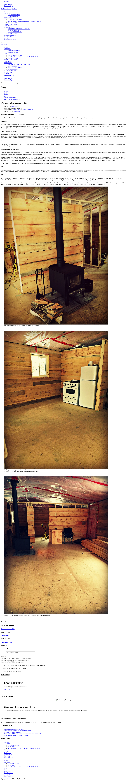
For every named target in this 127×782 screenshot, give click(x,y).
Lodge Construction (27, 109)
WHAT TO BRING (13, 66)
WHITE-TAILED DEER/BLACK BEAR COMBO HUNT (24, 56)
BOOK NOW (8, 72)
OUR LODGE (8, 61)
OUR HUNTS (8, 53)
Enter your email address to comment (11, 660)
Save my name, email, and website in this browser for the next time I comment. (24, 665)
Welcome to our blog (8, 629)
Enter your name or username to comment (12, 658)
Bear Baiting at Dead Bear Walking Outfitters (16, 735)
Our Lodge (7, 756)
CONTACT (7, 74)
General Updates (16, 109)
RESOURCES (8, 63)
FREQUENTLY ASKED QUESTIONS (19, 64)
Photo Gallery (8, 4)
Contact (6, 751)
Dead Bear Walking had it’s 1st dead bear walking (17, 730)
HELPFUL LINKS (13, 69)
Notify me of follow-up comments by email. (15, 668)
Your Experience (8, 754)
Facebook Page (8, 6)
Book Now (7, 689)
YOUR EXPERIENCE (10, 60)
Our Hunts (7, 743)
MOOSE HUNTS (13, 58)
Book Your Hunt (8, 757)
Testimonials (7, 753)
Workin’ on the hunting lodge (12, 99)
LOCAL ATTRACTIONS (15, 67)
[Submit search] (17, 83)
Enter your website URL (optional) (10, 662)
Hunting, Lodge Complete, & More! (14, 729)
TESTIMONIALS (13, 52)
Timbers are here (7, 642)
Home (6, 47)
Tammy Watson (15, 106)
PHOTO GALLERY (10, 70)
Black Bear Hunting (13, 745)
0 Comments (16, 111)
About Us (7, 742)
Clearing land (5, 635)
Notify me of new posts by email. (12, 671)
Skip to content (5, 1)
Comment (3, 656)
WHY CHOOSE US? (14, 50)
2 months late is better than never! (13, 732)
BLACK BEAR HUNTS (15, 55)
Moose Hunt (11, 746)
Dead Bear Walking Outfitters (9, 9)
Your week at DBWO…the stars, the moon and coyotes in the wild (22, 733)
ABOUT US (7, 49)
